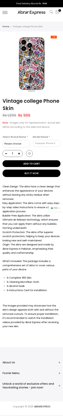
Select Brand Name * (15, 137)
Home (6, 26)
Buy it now (32, 173)
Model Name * (41, 137)
